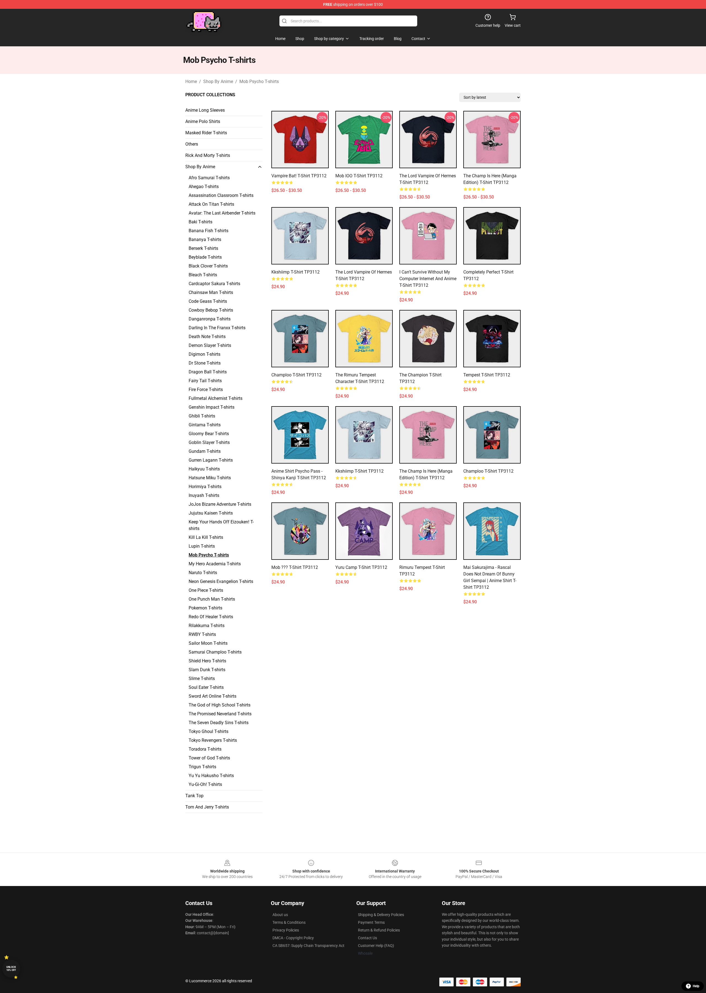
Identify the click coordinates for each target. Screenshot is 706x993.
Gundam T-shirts (205, 451)
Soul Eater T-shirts (206, 687)
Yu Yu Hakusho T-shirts (211, 775)
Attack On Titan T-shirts (211, 204)
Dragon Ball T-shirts (208, 371)
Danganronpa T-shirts (210, 319)
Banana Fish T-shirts (208, 230)
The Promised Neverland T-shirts (220, 713)
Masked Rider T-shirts (206, 132)
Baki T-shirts (200, 221)
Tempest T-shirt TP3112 (486, 375)
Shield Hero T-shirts (207, 660)
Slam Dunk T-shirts (207, 669)
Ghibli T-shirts (202, 416)
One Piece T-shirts (206, 590)
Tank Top (194, 795)
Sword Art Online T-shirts (212, 696)
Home (191, 81)
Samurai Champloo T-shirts (215, 652)
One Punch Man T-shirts (212, 599)
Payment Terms (371, 922)
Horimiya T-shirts (205, 486)
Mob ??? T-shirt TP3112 (294, 567)
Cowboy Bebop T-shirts (211, 310)
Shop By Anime (218, 81)
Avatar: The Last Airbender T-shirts (222, 213)
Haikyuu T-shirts (204, 469)
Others (191, 144)
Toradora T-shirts (205, 749)
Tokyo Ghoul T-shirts (208, 731)
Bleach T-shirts (203, 274)
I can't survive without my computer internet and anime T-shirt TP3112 (427, 278)
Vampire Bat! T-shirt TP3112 (299, 175)
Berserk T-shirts (203, 248)
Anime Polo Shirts (202, 121)
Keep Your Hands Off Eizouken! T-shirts (221, 525)
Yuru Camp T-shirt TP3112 (361, 567)
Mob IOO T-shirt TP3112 (359, 175)
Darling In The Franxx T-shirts (217, 327)
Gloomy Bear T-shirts (209, 433)
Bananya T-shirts (205, 239)
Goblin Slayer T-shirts (209, 442)
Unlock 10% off (11, 968)
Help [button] (696, 986)
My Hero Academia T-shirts (215, 563)
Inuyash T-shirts (204, 495)
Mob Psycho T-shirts (259, 81)
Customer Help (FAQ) (376, 945)
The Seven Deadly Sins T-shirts (218, 722)
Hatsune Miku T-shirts (210, 477)
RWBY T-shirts (202, 634)
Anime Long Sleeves (205, 110)
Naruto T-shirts (203, 572)
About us (280, 914)
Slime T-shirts (202, 678)
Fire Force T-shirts (206, 389)
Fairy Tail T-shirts (205, 380)
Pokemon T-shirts (205, 608)
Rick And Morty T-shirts (207, 155)
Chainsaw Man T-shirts (211, 292)
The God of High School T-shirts (219, 705)
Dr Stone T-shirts (205, 363)
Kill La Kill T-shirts (206, 537)
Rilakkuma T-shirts (206, 625)
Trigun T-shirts (202, 766)
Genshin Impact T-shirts (211, 407)
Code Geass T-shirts (208, 301)
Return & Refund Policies (379, 930)
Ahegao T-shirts (204, 186)
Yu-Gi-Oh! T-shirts (205, 784)
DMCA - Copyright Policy (293, 938)
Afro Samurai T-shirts (209, 177)
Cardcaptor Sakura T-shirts (214, 283)
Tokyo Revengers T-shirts (213, 740)
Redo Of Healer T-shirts (211, 616)
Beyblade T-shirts (205, 257)
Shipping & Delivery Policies (381, 914)
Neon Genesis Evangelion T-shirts (221, 581)
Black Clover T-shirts (208, 266)
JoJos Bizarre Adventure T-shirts (220, 504)
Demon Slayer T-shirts (210, 345)
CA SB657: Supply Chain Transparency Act (308, 945)
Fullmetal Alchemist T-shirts (215, 398)
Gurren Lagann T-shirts (211, 460)
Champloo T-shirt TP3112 (296, 375)
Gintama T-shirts (205, 424)
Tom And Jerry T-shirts (207, 807)
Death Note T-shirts (207, 336)
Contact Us (367, 938)
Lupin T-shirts (202, 546)
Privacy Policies (285, 930)
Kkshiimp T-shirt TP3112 (295, 272)
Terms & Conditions (289, 922)
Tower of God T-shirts (209, 758)
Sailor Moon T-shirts (208, 643)
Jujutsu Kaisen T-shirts (211, 513)
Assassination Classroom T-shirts (221, 195)
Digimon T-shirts (204, 354)
